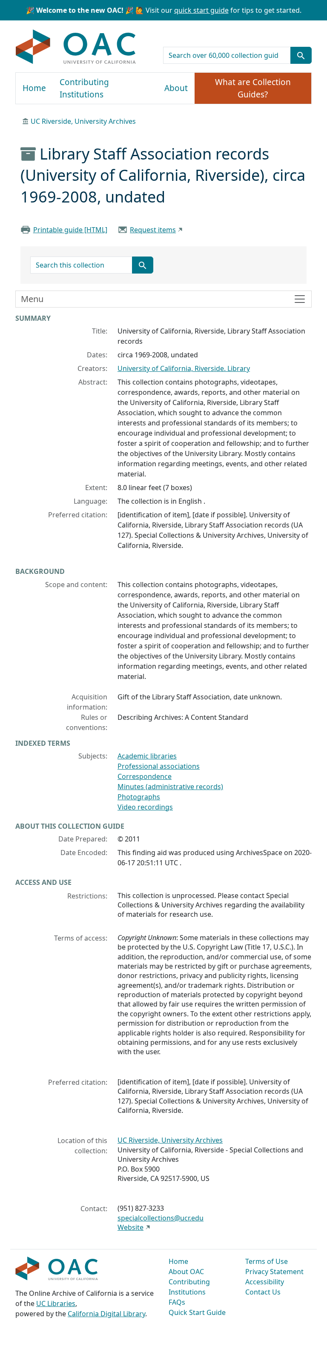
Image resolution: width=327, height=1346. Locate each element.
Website (130, 1227)
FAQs (177, 1302)
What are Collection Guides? (253, 88)
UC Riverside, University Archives (83, 121)
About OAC (186, 1271)
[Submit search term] (301, 55)
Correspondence (145, 776)
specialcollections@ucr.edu (161, 1218)
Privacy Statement (274, 1271)
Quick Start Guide (197, 1312)
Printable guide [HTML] (70, 229)
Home (34, 88)
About (176, 88)
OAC (76, 47)
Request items (153, 229)
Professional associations (159, 766)
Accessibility (264, 1281)
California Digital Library (106, 1313)
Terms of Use (266, 1261)
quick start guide (201, 10)
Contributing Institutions (84, 88)
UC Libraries (55, 1303)
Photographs (139, 796)
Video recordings (145, 807)
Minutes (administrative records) (170, 786)
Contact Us (263, 1292)
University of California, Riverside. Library (184, 368)
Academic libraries (147, 756)
